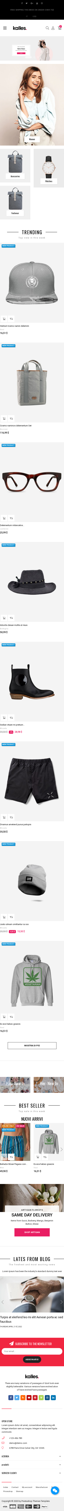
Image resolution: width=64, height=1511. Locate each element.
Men (2, 1168)
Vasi (2, 329)
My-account (27, 1487)
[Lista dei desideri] (59, 247)
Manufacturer (42, 1487)
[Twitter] (16, 1397)
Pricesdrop (7, 1491)
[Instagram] (47, 1397)
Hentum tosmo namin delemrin (14, 326)
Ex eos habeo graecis (10, 1024)
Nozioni (4, 429)
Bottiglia (4, 629)
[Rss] (23, 1397)
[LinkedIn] (53, 1397)
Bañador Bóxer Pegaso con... (13, 1164)
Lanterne (4, 529)
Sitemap (19, 1491)
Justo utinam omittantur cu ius (14, 924)
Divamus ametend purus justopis (15, 824)
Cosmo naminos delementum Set (16, 425)
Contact (15, 1487)
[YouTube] (29, 1397)
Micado (3, 728)
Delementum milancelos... (12, 525)
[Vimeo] (41, 1397)
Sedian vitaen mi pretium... (12, 725)
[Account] (53, 28)
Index (5, 1487)
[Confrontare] (11, 319)
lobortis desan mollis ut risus (13, 625)
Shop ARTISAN (32, 1232)
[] (4, 319)
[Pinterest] (35, 1397)
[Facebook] (10, 1397)
